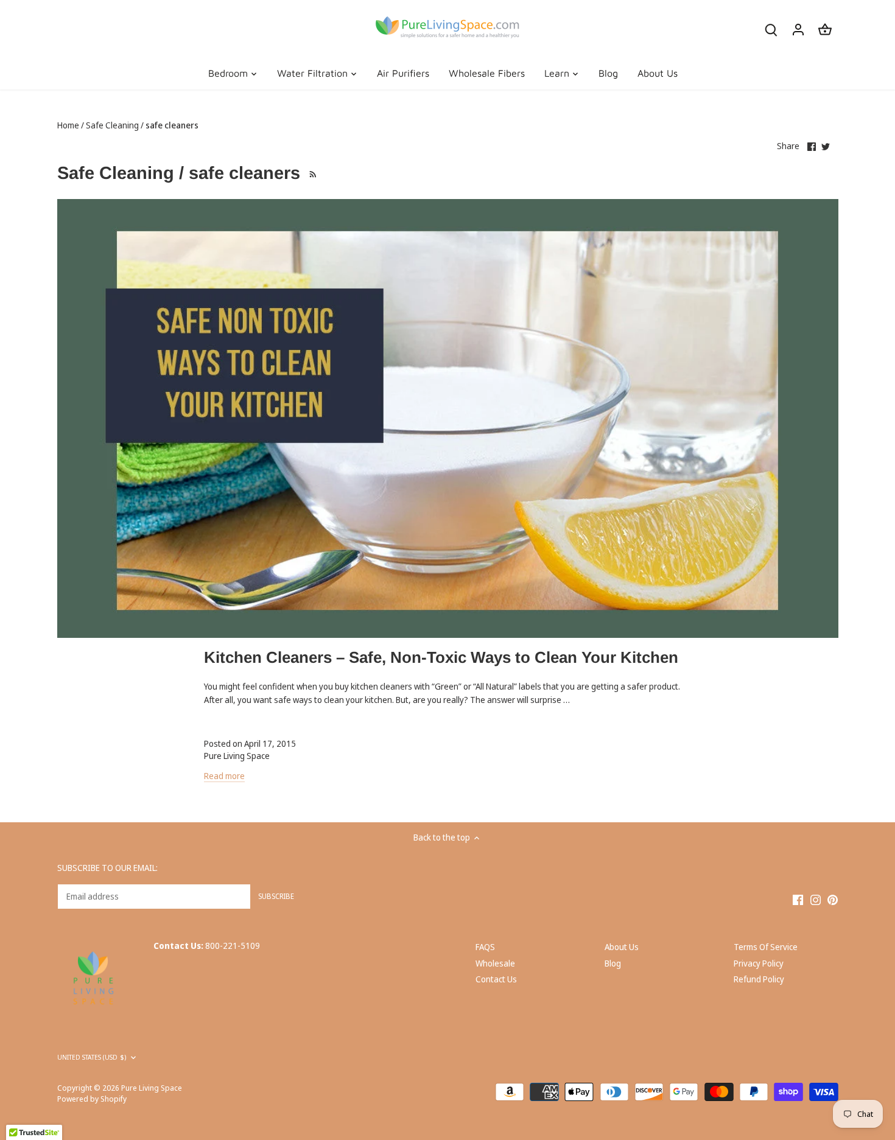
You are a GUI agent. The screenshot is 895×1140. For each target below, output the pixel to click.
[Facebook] (798, 899)
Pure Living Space (151, 1088)
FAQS (485, 947)
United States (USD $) (91, 1057)
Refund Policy (759, 979)
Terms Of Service (766, 947)
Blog (613, 963)
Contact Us (496, 979)
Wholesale (495, 963)
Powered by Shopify (92, 1099)
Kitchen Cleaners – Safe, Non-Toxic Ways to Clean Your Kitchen (441, 657)
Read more (224, 776)
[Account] (798, 29)
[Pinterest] (832, 899)
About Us (622, 947)
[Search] (771, 29)
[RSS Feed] (311, 173)
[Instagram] (815, 899)
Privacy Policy (759, 963)
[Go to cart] (825, 29)
